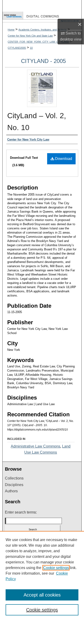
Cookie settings (56, 568)
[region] (42, 576)
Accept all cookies (42, 594)
